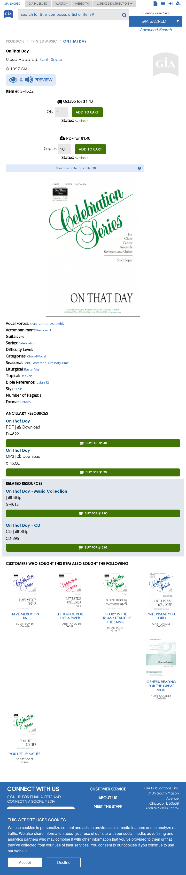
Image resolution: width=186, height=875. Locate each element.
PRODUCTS (15, 41)
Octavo (25, 402)
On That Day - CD (23, 525)
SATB (33, 323)
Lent (27, 363)
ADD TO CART (87, 112)
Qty (50, 111)
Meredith (82, 3)
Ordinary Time (58, 363)
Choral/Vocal (36, 356)
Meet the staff (108, 806)
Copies (50, 148)
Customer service (108, 789)
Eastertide (38, 363)
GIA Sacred (12, 3)
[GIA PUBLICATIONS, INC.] (8, 13)
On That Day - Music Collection (36, 491)
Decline (63, 862)
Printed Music (44, 41)
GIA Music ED (38, 3)
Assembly (57, 323)
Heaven (26, 376)
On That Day (18, 421)
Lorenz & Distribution (113, 3)
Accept (25, 862)
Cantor (44, 323)
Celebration (27, 343)
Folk (19, 389)
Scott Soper (51, 59)
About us (108, 797)
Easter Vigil (32, 369)
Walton (61, 3)
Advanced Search (156, 29)
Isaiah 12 (42, 382)
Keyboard (43, 330)
